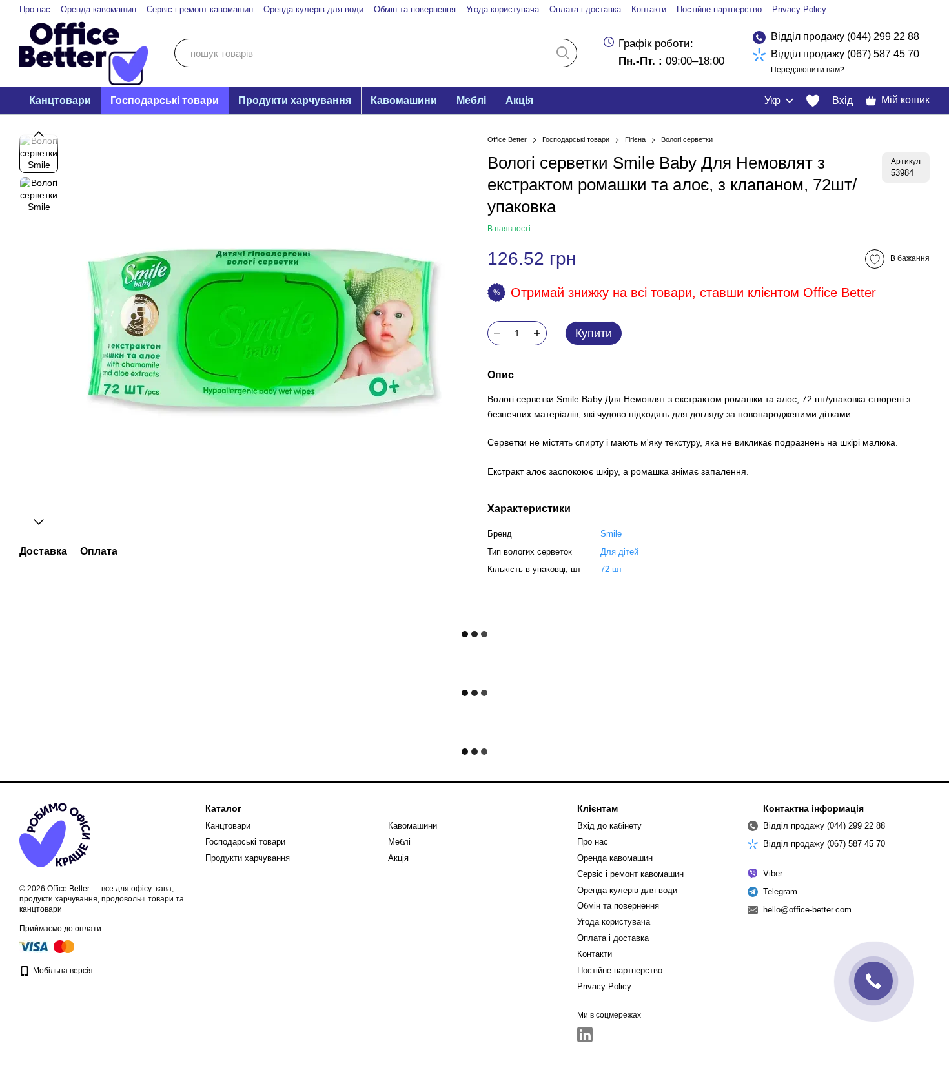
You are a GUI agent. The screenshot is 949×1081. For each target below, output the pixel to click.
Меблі (471, 100)
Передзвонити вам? (807, 69)
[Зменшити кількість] (497, 333)
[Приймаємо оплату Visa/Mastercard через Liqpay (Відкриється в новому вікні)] (47, 946)
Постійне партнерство (719, 9)
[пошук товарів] (563, 53)
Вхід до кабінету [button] (609, 825)
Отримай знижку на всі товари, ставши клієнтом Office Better (693, 292)
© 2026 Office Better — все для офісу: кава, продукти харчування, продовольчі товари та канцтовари (101, 899)
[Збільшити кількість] (537, 333)
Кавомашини (404, 100)
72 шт (611, 569)
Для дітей (619, 552)
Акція (519, 100)
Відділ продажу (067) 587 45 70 (845, 53)
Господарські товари (164, 100)
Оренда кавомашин (98, 9)
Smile (611, 534)
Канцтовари (60, 100)
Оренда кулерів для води (313, 9)
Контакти (648, 9)
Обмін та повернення (415, 9)
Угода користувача (502, 9)
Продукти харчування (294, 100)
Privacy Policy (799, 9)
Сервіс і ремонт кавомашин (200, 9)
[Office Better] (54, 834)
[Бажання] (812, 100)
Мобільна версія (62, 970)
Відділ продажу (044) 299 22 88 (845, 36)
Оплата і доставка (585, 9)
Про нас (34, 9)
